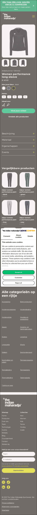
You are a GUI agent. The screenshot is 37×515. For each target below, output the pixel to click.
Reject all (18, 283)
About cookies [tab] (18, 236)
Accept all (18, 272)
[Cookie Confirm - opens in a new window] (27, 231)
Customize (18, 277)
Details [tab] (30, 236)
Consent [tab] (6, 236)
